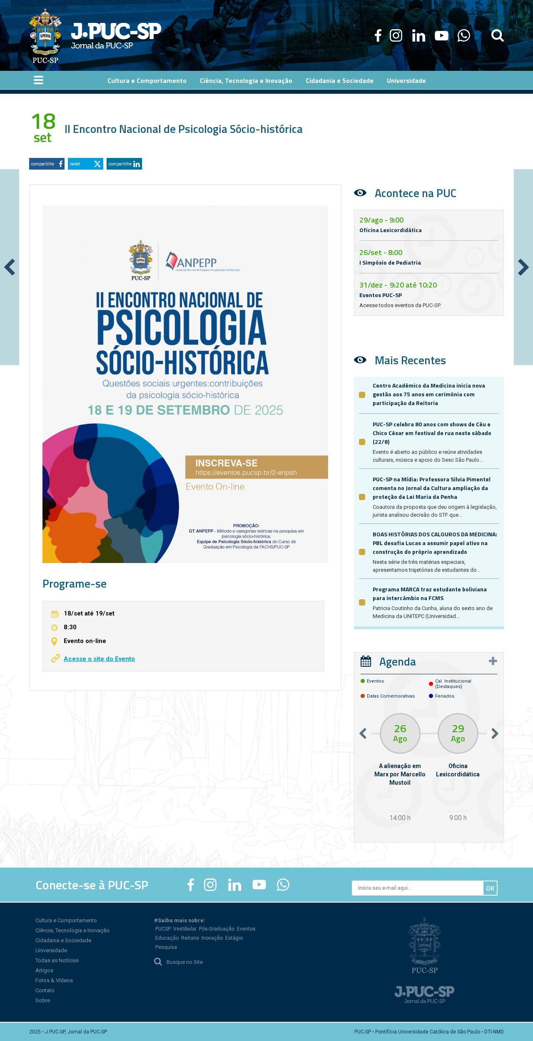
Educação (167, 938)
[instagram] (396, 35)
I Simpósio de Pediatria (390, 262)
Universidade (51, 950)
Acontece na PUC (415, 192)
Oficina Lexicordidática (390, 229)
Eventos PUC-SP (380, 294)
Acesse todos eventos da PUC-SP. (400, 305)
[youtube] (441, 35)
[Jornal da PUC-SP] (95, 35)
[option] (400, 769)
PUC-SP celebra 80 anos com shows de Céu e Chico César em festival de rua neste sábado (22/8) (432, 433)
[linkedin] (418, 35)
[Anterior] (9, 267)
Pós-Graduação (216, 929)
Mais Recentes (410, 359)
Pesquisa (166, 947)
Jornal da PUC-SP (116, 35)
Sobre (42, 1000)
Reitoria (190, 938)
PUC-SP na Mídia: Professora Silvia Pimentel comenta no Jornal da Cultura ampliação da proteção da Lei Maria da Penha (432, 488)
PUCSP (163, 929)
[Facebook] (378, 35)
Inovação (212, 938)
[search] (497, 35)
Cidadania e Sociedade (63, 940)
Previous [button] (362, 734)
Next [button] (495, 734)
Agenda (397, 661)
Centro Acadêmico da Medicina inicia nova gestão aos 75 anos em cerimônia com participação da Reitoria (429, 394)
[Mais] (493, 661)
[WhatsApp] (464, 35)
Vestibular (185, 929)
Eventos (246, 929)
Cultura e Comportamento (66, 920)
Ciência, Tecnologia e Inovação (72, 930)
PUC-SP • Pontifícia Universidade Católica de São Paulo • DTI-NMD (429, 1032)
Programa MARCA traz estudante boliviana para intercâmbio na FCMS (430, 593)
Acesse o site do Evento (99, 659)
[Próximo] (523, 267)
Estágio (234, 938)
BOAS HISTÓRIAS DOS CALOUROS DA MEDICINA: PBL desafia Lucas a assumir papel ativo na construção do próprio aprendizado (435, 543)
